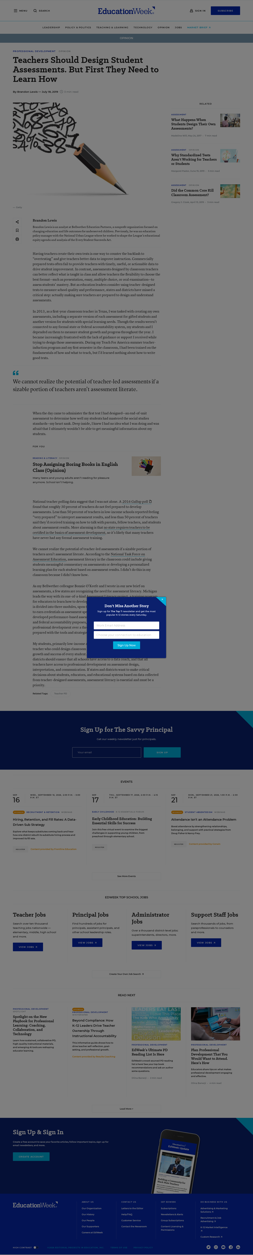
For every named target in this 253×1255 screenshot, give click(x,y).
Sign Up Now (127, 645)
